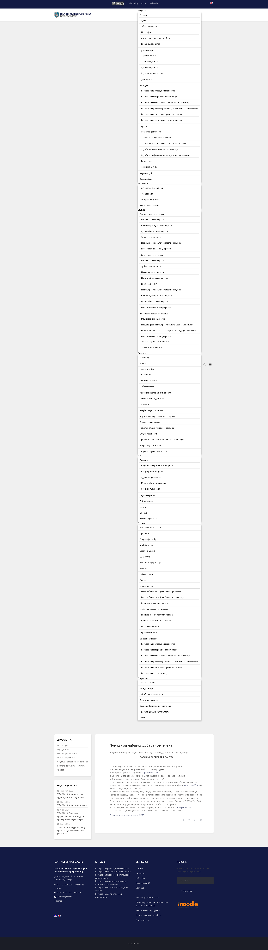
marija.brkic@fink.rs (191, 785)
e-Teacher (154, 3)
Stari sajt (140, 888)
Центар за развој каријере (148, 915)
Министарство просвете (147, 897)
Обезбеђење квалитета (68, 753)
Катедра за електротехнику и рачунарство (108, 895)
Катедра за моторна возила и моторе (113, 871)
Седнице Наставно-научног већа (72, 761)
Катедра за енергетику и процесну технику (111, 889)
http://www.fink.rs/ (150, 772)
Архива (60, 769)
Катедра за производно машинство (112, 868)
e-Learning (133, 3)
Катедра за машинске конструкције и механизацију (112, 876)
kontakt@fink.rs (65, 896)
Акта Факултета (64, 745)
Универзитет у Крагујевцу (148, 910)
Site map (58, 901)
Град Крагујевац (143, 920)
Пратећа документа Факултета (71, 765)
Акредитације (63, 749)
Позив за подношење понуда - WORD (127, 815)
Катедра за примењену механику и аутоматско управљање (111, 883)
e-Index (144, 3)
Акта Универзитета (66, 757)
